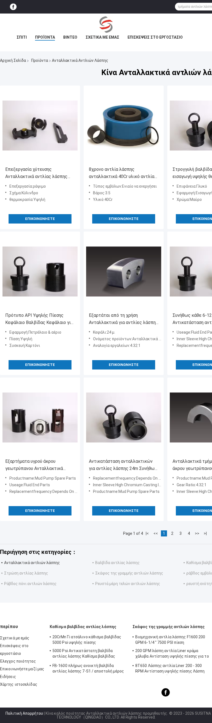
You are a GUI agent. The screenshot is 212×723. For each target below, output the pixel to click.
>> (197, 533)
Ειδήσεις (8, 676)
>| (205, 533)
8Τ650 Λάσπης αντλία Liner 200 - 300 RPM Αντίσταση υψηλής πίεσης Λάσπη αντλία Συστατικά (170, 669)
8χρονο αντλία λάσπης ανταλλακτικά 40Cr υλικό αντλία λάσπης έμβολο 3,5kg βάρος (121, 173)
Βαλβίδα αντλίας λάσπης (117, 562)
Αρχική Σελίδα (13, 60)
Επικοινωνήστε (40, 219)
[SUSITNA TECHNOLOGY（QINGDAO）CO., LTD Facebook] (13, 6)
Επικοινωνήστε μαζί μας (22, 669)
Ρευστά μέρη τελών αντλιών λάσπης (127, 583)
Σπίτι (22, 37)
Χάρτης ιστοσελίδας (18, 684)
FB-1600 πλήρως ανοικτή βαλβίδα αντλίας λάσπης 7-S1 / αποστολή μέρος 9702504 (88, 669)
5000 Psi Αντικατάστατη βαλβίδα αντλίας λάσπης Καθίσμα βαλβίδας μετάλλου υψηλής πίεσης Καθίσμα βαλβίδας (83, 654)
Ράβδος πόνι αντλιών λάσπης (30, 583)
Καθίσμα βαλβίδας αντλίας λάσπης (83, 626)
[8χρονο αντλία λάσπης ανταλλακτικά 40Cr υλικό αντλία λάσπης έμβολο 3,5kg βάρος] (123, 125)
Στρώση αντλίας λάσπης (26, 573)
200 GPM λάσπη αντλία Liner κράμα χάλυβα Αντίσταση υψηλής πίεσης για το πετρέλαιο (172, 654)
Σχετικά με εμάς (102, 37)
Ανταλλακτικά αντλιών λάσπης (32, 562)
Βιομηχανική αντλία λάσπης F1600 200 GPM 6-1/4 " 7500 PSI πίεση (170, 640)
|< (147, 533)
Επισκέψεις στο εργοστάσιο (155, 37)
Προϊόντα (45, 37)
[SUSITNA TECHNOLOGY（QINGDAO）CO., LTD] (106, 24)
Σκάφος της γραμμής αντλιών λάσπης (129, 573)
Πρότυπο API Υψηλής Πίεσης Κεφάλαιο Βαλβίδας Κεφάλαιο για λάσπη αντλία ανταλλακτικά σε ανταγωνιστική (39, 319)
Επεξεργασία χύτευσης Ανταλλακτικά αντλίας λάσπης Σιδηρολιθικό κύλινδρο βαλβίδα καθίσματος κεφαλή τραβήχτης (37, 173)
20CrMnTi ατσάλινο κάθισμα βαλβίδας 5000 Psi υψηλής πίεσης (86, 640)
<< (155, 533)
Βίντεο (70, 37)
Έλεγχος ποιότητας (18, 661)
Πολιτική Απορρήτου (24, 713)
